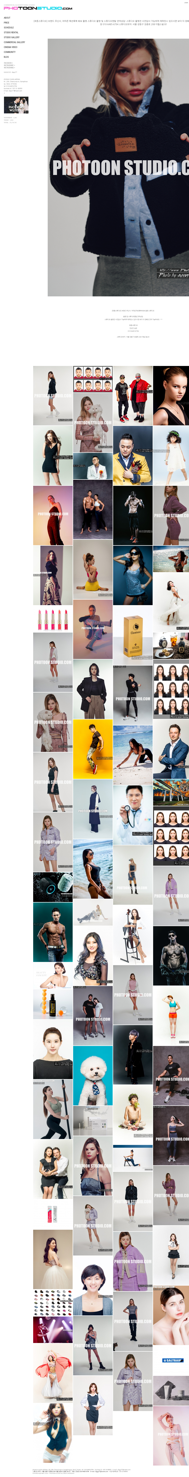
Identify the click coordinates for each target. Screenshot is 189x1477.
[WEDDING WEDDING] (16, 112)
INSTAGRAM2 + (9, 68)
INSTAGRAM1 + (9, 65)
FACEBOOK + (8, 63)
